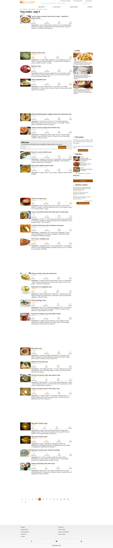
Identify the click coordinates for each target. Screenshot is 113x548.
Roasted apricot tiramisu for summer (86, 170)
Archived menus (81, 173)
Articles (57, 7)
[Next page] (22, 502)
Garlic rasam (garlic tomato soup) (42, 165)
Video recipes (24, 529)
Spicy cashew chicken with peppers (85, 164)
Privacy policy (61, 529)
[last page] (25, 502)
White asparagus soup (38, 300)
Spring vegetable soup (38, 79)
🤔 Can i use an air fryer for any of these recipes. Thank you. (81, 197)
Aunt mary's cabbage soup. (40, 239)
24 (68, 499)
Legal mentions (62, 534)
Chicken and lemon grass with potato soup (45, 388)
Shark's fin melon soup (38, 198)
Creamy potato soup (38, 52)
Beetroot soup (36, 66)
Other (89, 7)
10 (61, 499)
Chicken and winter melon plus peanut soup (45, 375)
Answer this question (77, 190)
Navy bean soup (36, 348)
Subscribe (62, 147)
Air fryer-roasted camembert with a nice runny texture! (85, 159)
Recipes (41, 7)
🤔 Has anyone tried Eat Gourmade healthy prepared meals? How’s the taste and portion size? (82, 188)
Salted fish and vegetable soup (41, 287)
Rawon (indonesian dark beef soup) (43, 463)
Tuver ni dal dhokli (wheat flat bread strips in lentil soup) (49, 212)
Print (89, 173)
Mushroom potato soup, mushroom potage (45, 450)
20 (64, 499)
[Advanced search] (86, 3)
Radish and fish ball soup (39, 362)
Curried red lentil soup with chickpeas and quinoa (47, 225)
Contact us (61, 527)
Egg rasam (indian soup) (39, 423)
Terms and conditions (63, 532)
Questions (74, 7)
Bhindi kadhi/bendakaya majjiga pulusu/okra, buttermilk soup (51, 114)
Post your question (84, 203)
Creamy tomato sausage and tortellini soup (45, 127)
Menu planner (82, 150)
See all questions (88, 200)
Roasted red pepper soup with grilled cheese (46, 314)
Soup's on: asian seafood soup (41, 152)
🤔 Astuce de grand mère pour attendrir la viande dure (80, 193)
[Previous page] (25, 499)
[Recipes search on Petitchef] (84, 3)
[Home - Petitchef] (21, 9)
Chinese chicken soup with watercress (44, 273)
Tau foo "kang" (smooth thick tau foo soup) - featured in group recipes (49, 17)
